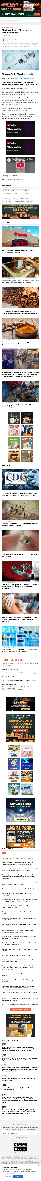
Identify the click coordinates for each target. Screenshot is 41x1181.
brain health (35, 43)
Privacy (4, 1157)
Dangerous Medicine (12, 44)
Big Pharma (9, 27)
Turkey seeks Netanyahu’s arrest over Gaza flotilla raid (18, 889)
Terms (8, 1157)
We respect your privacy (20, 1137)
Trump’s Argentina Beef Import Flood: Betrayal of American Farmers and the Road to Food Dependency (19, 900)
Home (3, 27)
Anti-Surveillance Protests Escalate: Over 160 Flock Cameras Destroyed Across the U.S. (17, 931)
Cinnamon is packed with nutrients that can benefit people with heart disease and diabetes (20, 312)
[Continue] (37, 1133)
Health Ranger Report (9, 1040)
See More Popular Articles (20, 1009)
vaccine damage (21, 46)
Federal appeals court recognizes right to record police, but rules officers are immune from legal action (19, 883)
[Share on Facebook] (8, 40)
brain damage (27, 43)
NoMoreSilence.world (26, 78)
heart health (28, 44)
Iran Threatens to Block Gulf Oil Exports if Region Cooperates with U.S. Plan (16, 906)
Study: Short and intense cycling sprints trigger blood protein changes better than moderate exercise (18, 986)
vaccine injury (29, 46)
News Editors (12, 36)
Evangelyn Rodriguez (14, 339)
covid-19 (4, 44)
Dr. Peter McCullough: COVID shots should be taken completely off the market (19, 651)
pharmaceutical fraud (10, 46)
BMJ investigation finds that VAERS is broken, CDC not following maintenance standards (19, 494)
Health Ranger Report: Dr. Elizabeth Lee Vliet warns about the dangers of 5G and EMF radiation (19, 587)
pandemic (34, 44)
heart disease (21, 44)
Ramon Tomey (12, 248)
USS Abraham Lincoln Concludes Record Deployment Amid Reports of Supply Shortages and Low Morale (19, 869)
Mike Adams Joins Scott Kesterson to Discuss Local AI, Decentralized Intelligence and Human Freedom (19, 1059)
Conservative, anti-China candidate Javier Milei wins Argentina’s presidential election (20, 282)
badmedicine (13, 43)
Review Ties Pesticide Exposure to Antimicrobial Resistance (20, 1004)
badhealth (7, 43)
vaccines (35, 46)
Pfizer (3, 46)
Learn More (8, 1176)
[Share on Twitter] (12, 40)
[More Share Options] (16, 40)
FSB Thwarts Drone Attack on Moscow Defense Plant (18, 858)
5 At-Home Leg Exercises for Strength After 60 (16, 955)
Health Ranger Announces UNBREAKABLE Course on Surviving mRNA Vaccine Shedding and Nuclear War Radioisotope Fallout (20, 1069)
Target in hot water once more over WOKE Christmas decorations (18, 251)
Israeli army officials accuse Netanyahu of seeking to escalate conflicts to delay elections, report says (17, 863)
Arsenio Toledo (12, 309)
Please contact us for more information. (12, 689)
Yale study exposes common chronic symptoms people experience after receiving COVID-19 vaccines (20, 619)
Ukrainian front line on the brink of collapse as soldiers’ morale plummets (20, 525)
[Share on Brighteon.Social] (4, 40)
